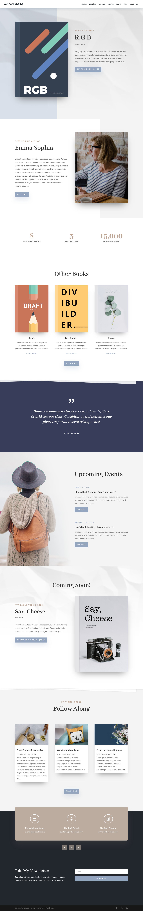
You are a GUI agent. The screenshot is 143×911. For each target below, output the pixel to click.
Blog (125, 4)
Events (111, 4)
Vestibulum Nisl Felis (68, 750)
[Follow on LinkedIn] (78, 847)
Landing (92, 4)
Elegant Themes (29, 908)
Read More (31, 353)
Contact (102, 4)
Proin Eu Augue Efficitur (109, 750)
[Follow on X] (71, 847)
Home (118, 4)
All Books (71, 363)
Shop (132, 4)
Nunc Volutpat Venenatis (30, 750)
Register (81, 510)
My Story (21, 194)
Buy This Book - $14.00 (88, 69)
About (84, 4)
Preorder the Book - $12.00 (31, 640)
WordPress (50, 908)
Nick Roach (22, 754)
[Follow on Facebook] (64, 847)
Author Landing (13, 4)
